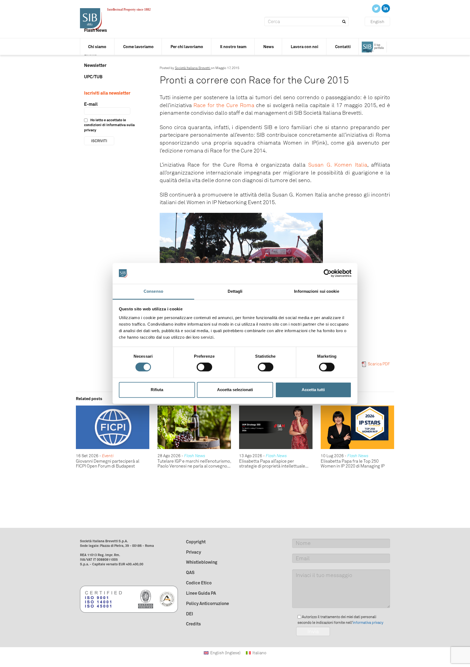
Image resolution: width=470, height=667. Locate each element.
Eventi (108, 455)
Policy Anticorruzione (207, 603)
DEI (189, 613)
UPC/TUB (93, 76)
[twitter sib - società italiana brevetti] (376, 8)
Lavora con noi (304, 46)
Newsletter (95, 65)
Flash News (95, 30)
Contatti (343, 46)
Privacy (193, 552)
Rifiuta (157, 389)
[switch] (204, 367)
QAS (190, 572)
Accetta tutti (313, 389)
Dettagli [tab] (235, 291)
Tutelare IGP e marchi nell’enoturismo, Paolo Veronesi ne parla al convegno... (194, 464)
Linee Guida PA (201, 593)
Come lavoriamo (138, 46)
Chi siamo (97, 46)
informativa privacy (368, 623)
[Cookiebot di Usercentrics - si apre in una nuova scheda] (327, 273)
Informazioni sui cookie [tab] (316, 291)
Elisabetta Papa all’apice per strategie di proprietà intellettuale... (273, 464)
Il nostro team (233, 46)
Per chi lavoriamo (187, 46)
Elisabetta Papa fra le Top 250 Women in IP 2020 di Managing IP (353, 464)
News (268, 46)
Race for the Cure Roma (223, 105)
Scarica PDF (379, 363)
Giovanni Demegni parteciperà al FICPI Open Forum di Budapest (107, 464)
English (377, 21)
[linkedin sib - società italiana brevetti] (385, 8)
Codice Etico (199, 582)
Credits (193, 624)
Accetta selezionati (235, 389)
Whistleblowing (201, 562)
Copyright (196, 541)
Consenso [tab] (153, 291)
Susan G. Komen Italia (337, 164)
